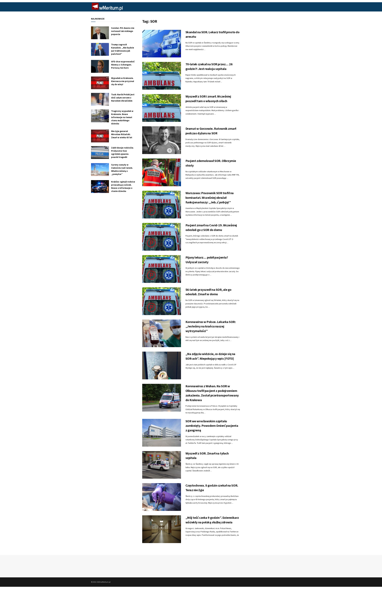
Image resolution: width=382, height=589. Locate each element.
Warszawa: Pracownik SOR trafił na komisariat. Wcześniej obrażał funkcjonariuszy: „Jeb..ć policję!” (209, 197)
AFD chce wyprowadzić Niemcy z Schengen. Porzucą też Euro (123, 64)
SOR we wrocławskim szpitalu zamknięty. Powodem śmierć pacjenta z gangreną (211, 425)
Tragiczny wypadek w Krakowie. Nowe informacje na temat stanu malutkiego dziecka (122, 117)
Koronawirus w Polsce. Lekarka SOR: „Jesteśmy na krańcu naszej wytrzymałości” (210, 326)
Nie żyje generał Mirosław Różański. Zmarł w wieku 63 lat (121, 134)
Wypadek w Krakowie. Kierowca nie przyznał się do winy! (122, 81)
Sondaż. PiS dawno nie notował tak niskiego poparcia (122, 31)
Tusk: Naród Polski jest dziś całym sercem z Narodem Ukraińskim (122, 97)
